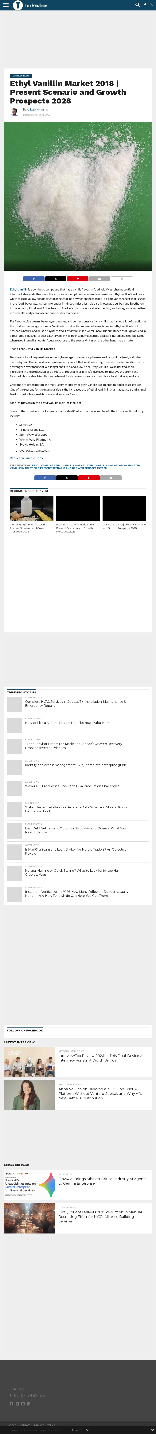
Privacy (39, 1425)
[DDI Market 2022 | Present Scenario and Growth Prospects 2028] (124, 509)
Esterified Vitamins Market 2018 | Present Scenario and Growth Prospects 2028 (76, 528)
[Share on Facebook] (34, 278)
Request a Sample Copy (26, 458)
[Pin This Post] (77, 278)
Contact (25, 1425)
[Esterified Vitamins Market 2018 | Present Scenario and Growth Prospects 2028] (78, 509)
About (12, 1425)
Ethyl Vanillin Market (70, 465)
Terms (51, 1425)
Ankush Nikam (35, 109)
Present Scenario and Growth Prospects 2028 (73, 468)
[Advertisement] (78, 39)
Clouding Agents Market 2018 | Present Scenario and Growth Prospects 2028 (28, 528)
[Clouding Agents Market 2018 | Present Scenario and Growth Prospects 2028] (31, 509)
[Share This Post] (55, 278)
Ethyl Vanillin (42, 465)
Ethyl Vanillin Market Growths (110, 465)
